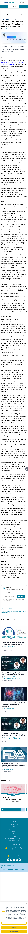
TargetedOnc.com (14, 830)
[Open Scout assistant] (20, 2)
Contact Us (22, 869)
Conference (8, 15)
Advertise (14, 823)
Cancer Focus (12, 6)
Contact (14, 833)
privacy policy (7, 600)
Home (2, 15)
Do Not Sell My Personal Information (14, 838)
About (14, 821)
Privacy (14, 836)
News (16, 869)
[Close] (26, 904)
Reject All (14, 927)
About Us (10, 869)
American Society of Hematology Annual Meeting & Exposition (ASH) (14, 612)
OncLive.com (14, 826)
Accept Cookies (14, 931)
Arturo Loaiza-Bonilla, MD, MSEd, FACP (12, 678)
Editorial (14, 831)
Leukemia (4, 608)
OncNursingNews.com (14, 828)
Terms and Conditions (14, 835)
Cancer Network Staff (9, 708)
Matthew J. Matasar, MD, (9, 677)
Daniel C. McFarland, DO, (10, 646)
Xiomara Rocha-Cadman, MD (9, 648)
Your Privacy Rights (14, 840)
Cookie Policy (12, 920)
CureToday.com (14, 824)
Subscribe (20, 596)
